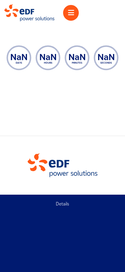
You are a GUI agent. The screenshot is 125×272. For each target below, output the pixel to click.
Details (62, 204)
